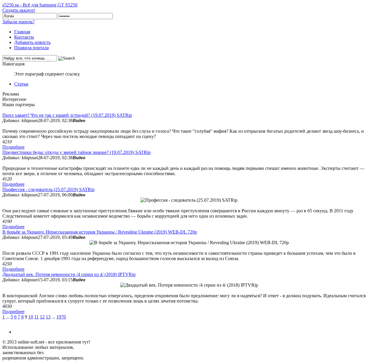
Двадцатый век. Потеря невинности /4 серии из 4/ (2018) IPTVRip (69, 274)
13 (48, 316)
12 (42, 316)
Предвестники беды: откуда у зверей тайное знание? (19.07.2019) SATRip (76, 152)
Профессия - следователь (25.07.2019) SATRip (48, 189)
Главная (22, 31)
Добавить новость (32, 42)
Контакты (24, 37)
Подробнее (13, 147)
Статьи (21, 83)
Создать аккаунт (18, 10)
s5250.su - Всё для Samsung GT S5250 (39, 4)
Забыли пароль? (18, 21)
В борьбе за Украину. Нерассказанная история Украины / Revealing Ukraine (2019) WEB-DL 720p (99, 231)
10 (30, 316)
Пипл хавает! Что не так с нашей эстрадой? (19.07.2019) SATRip (67, 115)
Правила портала (31, 47)
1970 (61, 316)
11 (36, 316)
